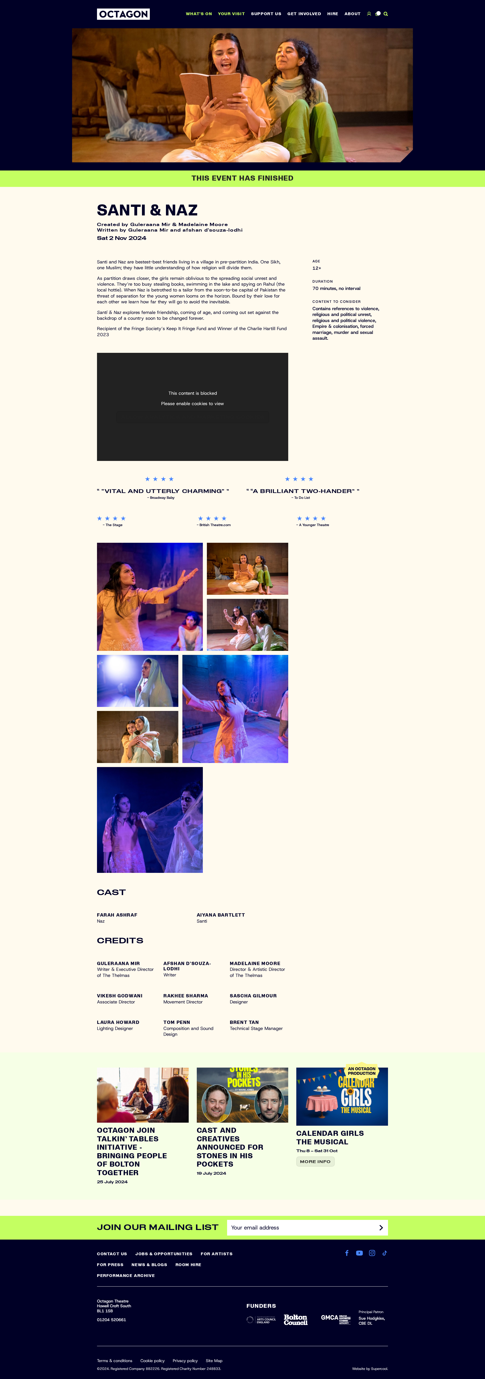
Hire (332, 14)
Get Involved (304, 14)
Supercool (379, 1368)
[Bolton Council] (298, 1320)
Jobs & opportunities (164, 1254)
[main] (242, 614)
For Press (110, 1265)
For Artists (217, 1254)
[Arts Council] (261, 1320)
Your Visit (231, 14)
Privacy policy (185, 1360)
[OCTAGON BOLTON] (123, 14)
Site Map (214, 1360)
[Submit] (381, 1227)
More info (315, 1162)
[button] (150, 597)
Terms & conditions (114, 1360)
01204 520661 (111, 1319)
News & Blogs (149, 1265)
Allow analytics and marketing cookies (192, 417)
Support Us (266, 14)
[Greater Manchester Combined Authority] (336, 1320)
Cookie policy (152, 1360)
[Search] (385, 14)
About (353, 14)
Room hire (189, 1265)
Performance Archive (126, 1276)
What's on (199, 14)
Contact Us (112, 1254)
